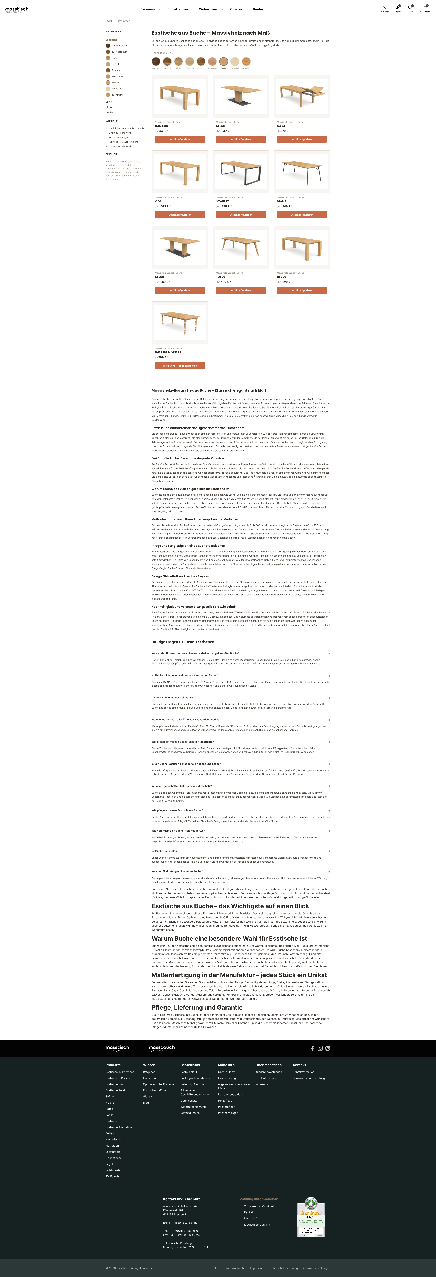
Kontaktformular (303, 1072)
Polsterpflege (226, 1106)
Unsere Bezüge (227, 1078)
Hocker (110, 112)
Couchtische (114, 1158)
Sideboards (113, 1170)
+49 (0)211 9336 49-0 (183, 1230)
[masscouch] (162, 1048)
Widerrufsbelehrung (193, 1106)
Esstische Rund (115, 1090)
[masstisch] (117, 1048)
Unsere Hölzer (227, 1072)
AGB (217, 1268)
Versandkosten (190, 1113)
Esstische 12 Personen (120, 1072)
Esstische (112, 1121)
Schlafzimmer (178, 9)
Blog (146, 1102)
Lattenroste (113, 1151)
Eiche (115, 57)
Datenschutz (189, 1100)
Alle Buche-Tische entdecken (180, 365)
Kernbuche (117, 76)
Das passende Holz (230, 1094)
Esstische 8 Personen (119, 1078)
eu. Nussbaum (119, 51)
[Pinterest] (327, 1048)
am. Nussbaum (119, 45)
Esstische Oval (115, 1084)
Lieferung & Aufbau (193, 1084)
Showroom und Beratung (309, 1078)
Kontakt (259, 9)
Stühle (109, 106)
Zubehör (236, 9)
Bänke (109, 101)
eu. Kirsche (118, 94)
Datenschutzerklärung (284, 1268)
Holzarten (149, 1078)
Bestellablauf (189, 1072)
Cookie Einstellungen (316, 1268)
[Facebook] (312, 1048)
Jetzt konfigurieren (180, 139)
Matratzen (112, 1145)
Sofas (109, 1108)
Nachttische (113, 1139)
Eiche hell (117, 64)
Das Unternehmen (266, 1078)
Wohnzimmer (209, 9)
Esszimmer (148, 9)
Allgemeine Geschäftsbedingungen (195, 1092)
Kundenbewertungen (268, 1072)
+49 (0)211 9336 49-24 (184, 1235)
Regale (110, 1164)
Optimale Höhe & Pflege (158, 1084)
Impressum (262, 1084)
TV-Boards (112, 1176)
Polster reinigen (228, 1113)
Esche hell (117, 88)
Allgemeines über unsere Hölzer (234, 1086)
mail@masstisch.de (185, 1222)
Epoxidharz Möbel (155, 1090)
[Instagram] (320, 1048)
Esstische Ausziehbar (119, 1127)
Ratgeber (149, 1072)
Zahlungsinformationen (195, 1078)
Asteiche (116, 70)
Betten (110, 1133)
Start (109, 21)
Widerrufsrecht (235, 1268)
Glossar (148, 1096)
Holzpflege (225, 1100)
